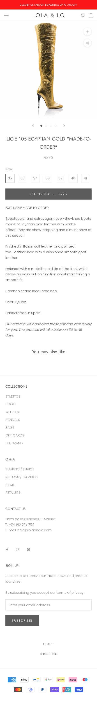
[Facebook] (7, 549)
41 (85, 178)
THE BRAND (14, 443)
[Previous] (33, 125)
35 (10, 178)
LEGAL (10, 484)
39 (60, 178)
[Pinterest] (28, 549)
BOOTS (10, 404)
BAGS (9, 427)
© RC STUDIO (48, 654)
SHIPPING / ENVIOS (20, 469)
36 (23, 178)
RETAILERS (13, 492)
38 (48, 178)
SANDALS (12, 419)
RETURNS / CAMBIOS (21, 476)
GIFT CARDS (14, 435)
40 (73, 178)
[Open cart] (91, 15)
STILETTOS (13, 396)
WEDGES (12, 412)
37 (35, 178)
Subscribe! (22, 620)
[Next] (64, 125)
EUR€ (46, 644)
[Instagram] (17, 549)
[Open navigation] (6, 15)
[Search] (83, 15)
